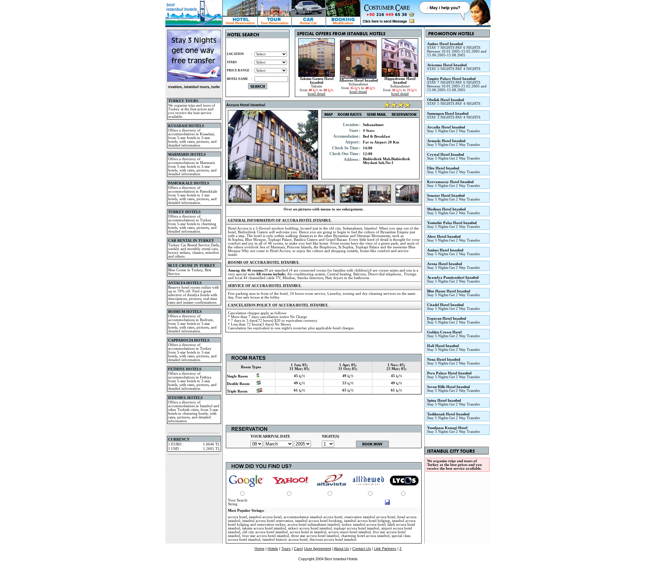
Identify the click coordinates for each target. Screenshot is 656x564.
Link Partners (385, 549)
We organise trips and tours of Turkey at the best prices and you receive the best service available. (454, 464)
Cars (298, 549)
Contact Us (361, 549)
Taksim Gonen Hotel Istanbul (316, 80)
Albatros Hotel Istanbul (358, 80)
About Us (341, 549)
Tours (286, 549)
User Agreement (317, 549)
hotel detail (316, 94)
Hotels (273, 549)
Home (259, 549)
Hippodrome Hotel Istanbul (399, 80)
